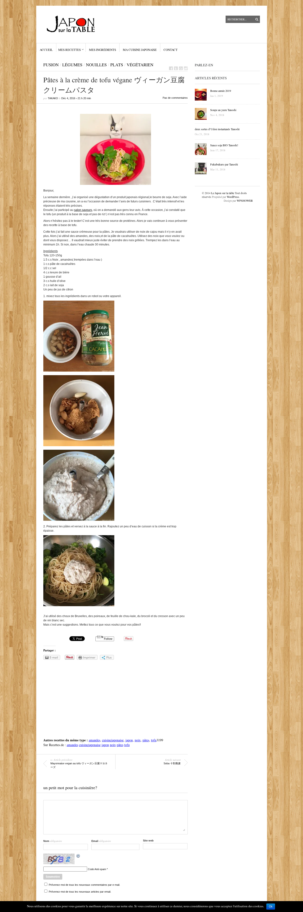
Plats (116, 64)
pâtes (146, 740)
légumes (72, 64)
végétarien (140, 64)
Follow (107, 639)
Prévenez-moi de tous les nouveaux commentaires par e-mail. (84, 884)
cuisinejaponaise (113, 740)
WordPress (233, 197)
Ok (270, 906)
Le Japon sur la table (222, 193)
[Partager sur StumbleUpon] (186, 68)
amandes (94, 740)
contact (171, 50)
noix (138, 740)
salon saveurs (83, 210)
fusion (51, 64)
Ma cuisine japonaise (140, 50)
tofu (153, 740)
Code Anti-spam (97, 869)
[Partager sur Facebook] (171, 68)
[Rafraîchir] (78, 856)
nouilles (96, 64)
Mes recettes (69, 50)
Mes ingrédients (102, 50)
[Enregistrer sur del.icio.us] (181, 68)
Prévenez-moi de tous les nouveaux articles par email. (80, 891)
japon (129, 740)
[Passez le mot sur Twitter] (176, 68)
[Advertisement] (115, 697)
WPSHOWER (245, 200)
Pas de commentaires (175, 97)
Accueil (46, 50)
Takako (53, 98)
